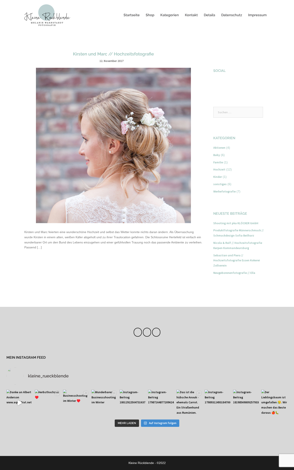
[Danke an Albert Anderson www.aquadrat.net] (19, 403)
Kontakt (191, 15)
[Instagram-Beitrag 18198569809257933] (246, 403)
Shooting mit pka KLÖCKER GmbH (235, 223)
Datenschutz (231, 15)
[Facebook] (138, 332)
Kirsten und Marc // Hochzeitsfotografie (113, 54)
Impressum (257, 15)
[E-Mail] (156, 332)
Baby (216, 155)
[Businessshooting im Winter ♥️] (76, 403)
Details (209, 15)
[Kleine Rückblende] (47, 15)
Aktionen (219, 148)
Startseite (132, 15)
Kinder (217, 177)
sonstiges (220, 184)
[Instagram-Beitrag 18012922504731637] (133, 403)
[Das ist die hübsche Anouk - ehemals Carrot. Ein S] (189, 403)
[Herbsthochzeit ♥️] (48, 403)
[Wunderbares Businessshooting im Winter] (104, 403)
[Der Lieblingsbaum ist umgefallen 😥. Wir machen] (274, 403)
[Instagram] (147, 332)
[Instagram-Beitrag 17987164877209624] (161, 403)
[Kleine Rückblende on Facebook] (218, 83)
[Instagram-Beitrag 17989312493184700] (218, 403)
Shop (150, 15)
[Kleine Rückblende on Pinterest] (241, 83)
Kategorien (169, 15)
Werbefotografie (224, 191)
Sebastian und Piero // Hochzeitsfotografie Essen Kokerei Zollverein (236, 260)
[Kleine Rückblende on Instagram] (229, 83)
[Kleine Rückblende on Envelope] (252, 83)
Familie (218, 162)
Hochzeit (219, 169)
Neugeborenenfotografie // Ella (234, 273)
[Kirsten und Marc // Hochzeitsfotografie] (113, 145)
